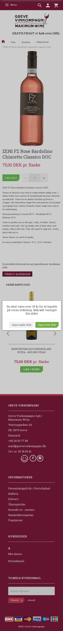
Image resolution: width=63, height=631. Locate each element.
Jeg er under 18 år (22, 324)
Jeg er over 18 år (47, 324)
